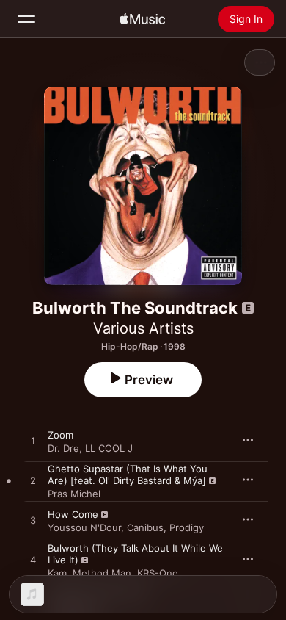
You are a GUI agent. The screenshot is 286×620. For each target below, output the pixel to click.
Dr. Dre (63, 448)
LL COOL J (109, 448)
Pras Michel (74, 494)
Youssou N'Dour (84, 527)
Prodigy (186, 527)
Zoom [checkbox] (60, 435)
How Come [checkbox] (73, 514)
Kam (57, 573)
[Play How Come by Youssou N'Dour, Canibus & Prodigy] (33, 520)
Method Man (102, 573)
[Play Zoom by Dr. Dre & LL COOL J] (33, 441)
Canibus (145, 527)
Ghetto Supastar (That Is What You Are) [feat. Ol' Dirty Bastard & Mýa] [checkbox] (128, 474)
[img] (142, 19)
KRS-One (157, 573)
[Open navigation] (26, 19)
